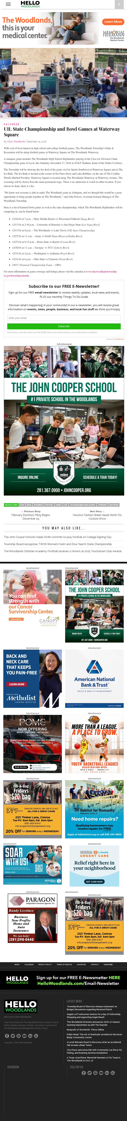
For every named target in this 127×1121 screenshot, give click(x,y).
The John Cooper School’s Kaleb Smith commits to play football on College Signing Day (57, 537)
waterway (113, 504)
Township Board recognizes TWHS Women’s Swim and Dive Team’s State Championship (58, 544)
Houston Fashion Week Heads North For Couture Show (97, 516)
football (49, 504)
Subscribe (108, 964)
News (17, 964)
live (65, 504)
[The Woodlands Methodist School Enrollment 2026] (32, 884)
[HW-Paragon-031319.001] (32, 942)
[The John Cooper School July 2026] (64, 494)
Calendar (28, 964)
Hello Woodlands (16, 141)
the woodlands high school (82, 504)
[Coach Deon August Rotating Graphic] (94, 772)
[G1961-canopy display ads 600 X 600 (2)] (32, 627)
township (102, 504)
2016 (22, 504)
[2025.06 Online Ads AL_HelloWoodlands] (32, 838)
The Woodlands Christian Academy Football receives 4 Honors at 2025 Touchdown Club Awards (63, 551)
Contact (95, 964)
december (38, 504)
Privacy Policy (45, 964)
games (58, 504)
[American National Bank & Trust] (94, 707)
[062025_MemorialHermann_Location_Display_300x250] (94, 886)
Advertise (81, 964)
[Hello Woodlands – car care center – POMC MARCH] (32, 772)
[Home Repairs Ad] (94, 838)
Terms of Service (64, 964)
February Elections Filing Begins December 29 (30, 516)
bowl (29, 504)
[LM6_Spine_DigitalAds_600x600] (32, 707)
